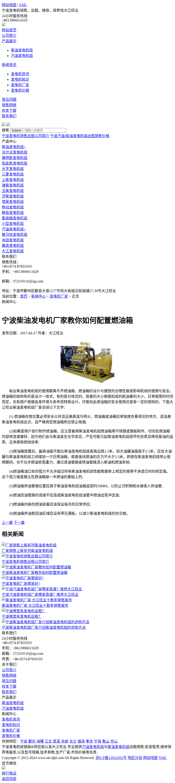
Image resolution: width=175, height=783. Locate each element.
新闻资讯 (9, 65)
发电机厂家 (20, 85)
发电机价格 (20, 90)
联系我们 (9, 116)
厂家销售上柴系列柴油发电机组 (27, 551)
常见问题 (9, 99)
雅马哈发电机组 (14, 235)
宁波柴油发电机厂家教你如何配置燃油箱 (34, 573)
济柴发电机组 (13, 196)
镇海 (81, 741)
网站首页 (9, 30)
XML (23, 5)
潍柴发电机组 (13, 185)
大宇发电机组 (13, 169)
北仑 (73, 741)
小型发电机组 (13, 224)
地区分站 (135, 758)
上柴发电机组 (13, 180)
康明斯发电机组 (14, 158)
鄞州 (32, 741)
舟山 (114, 741)
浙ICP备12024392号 (111, 758)
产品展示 (9, 41)
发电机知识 (20, 79)
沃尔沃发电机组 (14, 152)
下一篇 (19, 523)
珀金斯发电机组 (14, 163)
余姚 (64, 741)
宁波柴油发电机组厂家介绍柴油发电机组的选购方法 (44, 627)
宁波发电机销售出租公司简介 (25, 136)
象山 (105, 741)
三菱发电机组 (13, 174)
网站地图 (9, 5)
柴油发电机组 (22, 50)
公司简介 (9, 35)
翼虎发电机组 (13, 246)
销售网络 (9, 105)
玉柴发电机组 (13, 191)
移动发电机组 (13, 207)
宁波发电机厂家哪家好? (21, 584)
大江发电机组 (13, 251)
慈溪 (56, 741)
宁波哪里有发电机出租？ (22, 616)
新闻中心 (38, 296)
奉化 (89, 741)
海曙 (40, 741)
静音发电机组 (13, 213)
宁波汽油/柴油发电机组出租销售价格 (79, 136)
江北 (48, 741)
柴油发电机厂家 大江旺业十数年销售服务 (35, 605)
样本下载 (9, 110)
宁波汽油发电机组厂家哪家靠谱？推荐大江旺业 (40, 595)
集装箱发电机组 (14, 218)
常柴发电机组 (13, 202)
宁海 (97, 741)
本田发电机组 (13, 240)
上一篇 (7, 523)
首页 (23, 296)
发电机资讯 (20, 74)
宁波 (23, 741)
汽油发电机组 (22, 56)
